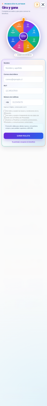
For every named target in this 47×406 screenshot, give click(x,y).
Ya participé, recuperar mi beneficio (23, 142)
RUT (5, 86)
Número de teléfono (11, 97)
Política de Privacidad (21, 118)
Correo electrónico (11, 74)
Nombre (7, 63)
